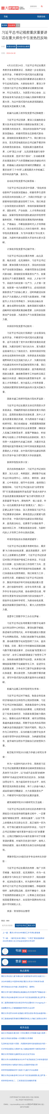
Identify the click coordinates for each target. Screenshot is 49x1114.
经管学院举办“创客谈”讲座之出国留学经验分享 (19, 1065)
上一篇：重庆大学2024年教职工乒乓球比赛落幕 (21, 933)
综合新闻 (11, 25)
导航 (6, 16)
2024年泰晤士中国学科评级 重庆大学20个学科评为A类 (22, 981)
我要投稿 (41, 16)
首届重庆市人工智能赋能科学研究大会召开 (18, 1008)
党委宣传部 (11, 46)
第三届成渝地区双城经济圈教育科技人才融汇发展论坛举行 (24, 1019)
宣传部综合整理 (23, 46)
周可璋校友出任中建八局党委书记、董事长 (18, 987)
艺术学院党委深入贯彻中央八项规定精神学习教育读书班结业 (25, 1049)
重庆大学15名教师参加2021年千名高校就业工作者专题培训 (24, 1059)
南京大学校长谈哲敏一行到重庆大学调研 (17, 1038)
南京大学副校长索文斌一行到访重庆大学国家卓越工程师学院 (25, 1033)
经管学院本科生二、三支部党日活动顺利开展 (18, 1081)
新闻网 (4, 25)
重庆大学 (31, 925)
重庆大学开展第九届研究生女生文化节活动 (18, 1054)
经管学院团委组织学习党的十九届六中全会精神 (19, 1070)
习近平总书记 (21, 925)
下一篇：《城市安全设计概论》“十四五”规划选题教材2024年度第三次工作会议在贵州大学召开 (23, 939)
